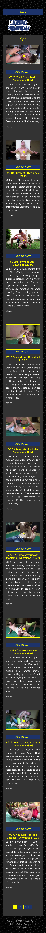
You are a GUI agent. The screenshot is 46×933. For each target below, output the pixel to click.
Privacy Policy (16, 924)
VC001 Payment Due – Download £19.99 (23, 263)
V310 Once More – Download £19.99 (23, 359)
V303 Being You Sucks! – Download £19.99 (23, 451)
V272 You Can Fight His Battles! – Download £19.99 (23, 836)
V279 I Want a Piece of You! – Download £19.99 (23, 744)
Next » (28, 907)
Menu (23, 12)
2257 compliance (23, 927)
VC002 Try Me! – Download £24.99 (23, 174)
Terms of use (29, 924)
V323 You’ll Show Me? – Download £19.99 (23, 79)
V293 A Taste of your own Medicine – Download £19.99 (23, 556)
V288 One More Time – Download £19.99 (22, 652)
